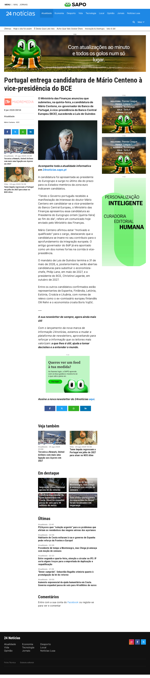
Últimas (44, 518)
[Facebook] (137, 642)
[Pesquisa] (133, 22)
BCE (17, 122)
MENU (7, 5)
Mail (15, 5)
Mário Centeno (9, 122)
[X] (143, 642)
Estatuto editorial (27, 662)
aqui (91, 399)
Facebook (73, 602)
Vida (6, 184)
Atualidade (9, 116)
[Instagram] (131, 642)
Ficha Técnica (10, 662)
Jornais (23, 5)
